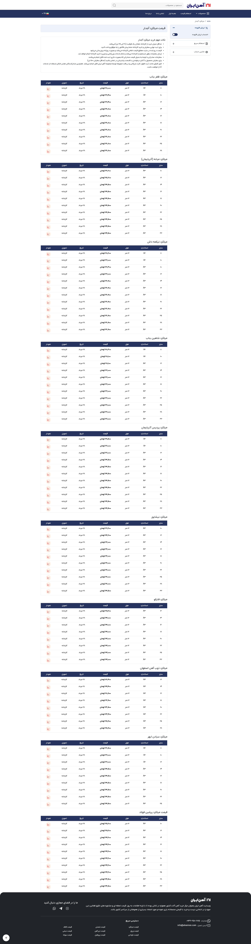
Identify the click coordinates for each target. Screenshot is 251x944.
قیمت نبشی (67, 931)
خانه (208, 21)
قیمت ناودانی (133, 935)
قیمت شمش (100, 927)
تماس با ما (160, 13)
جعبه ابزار (172, 13)
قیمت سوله (67, 935)
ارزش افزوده (199, 28)
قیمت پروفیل (100, 935)
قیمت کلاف (67, 927)
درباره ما (148, 13)
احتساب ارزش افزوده (200, 34)
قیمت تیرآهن (100, 931)
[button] (48, 89)
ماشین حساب (199, 52)
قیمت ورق (134, 931)
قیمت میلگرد (134, 927)
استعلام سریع (199, 43)
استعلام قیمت (186, 13)
